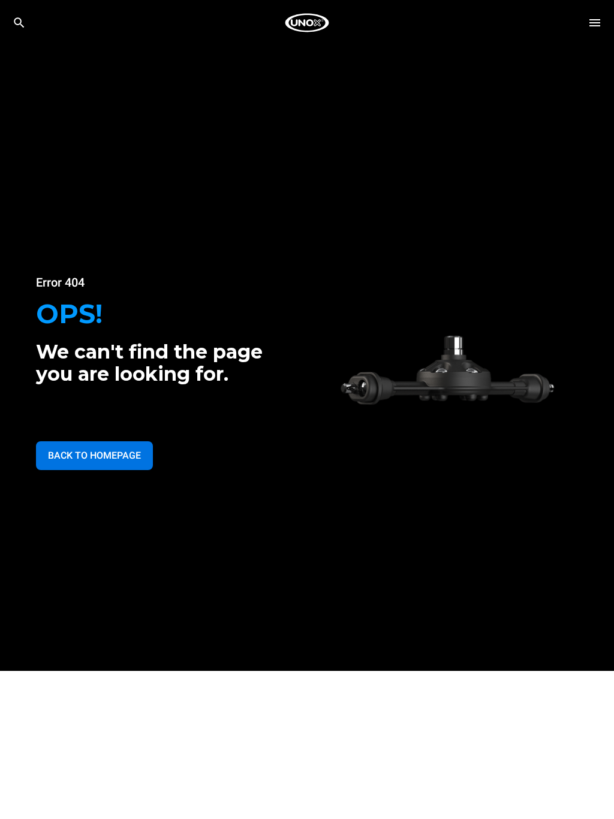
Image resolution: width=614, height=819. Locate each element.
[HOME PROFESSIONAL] (307, 22)
